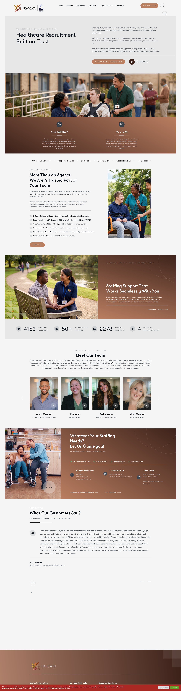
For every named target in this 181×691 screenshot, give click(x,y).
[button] (22, 398)
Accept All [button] (174, 687)
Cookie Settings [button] (163, 687)
